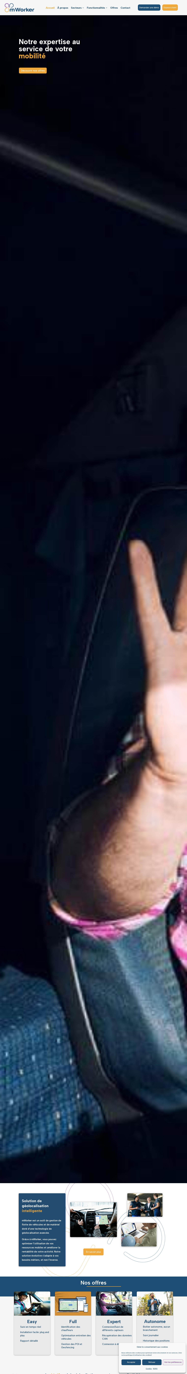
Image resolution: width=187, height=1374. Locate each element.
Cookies (149, 1369)
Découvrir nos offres (33, 70)
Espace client (170, 7)
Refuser (151, 1362)
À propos (62, 7)
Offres (114, 7)
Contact (125, 7)
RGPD (155, 1369)
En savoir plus (93, 1251)
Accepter (131, 1362)
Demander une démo (149, 7)
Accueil (50, 7)
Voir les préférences (173, 1362)
